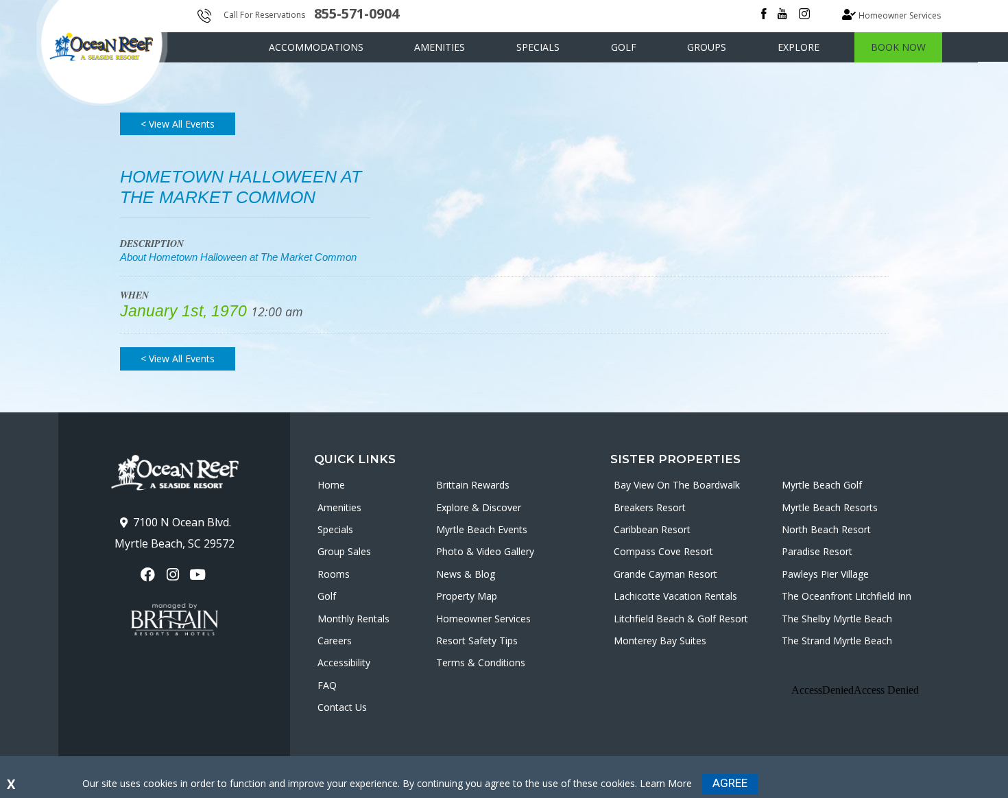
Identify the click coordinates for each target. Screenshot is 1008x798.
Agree (729, 783)
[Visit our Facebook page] (149, 574)
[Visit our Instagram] (173, 574)
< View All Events (178, 123)
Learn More (666, 783)
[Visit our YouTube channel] (199, 574)
